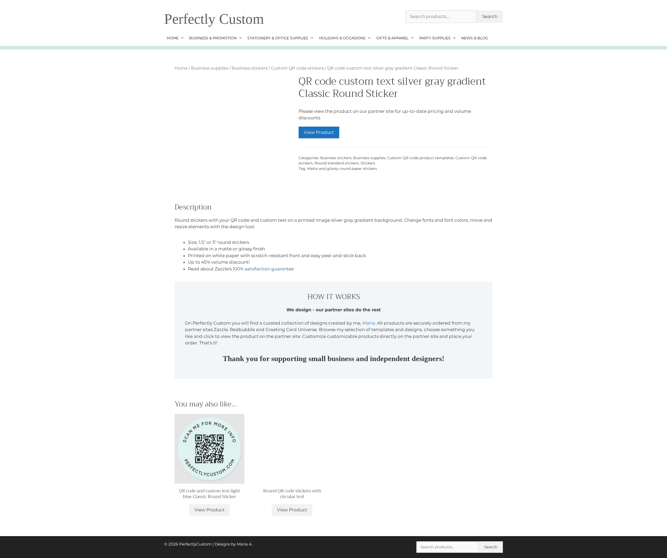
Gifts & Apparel (392, 38)
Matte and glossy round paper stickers (342, 168)
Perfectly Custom (214, 19)
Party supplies (434, 38)
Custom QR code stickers (297, 68)
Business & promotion (213, 38)
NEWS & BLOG (474, 38)
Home (172, 38)
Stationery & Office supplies (277, 38)
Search (489, 16)
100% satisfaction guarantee (263, 268)
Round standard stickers (336, 163)
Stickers (368, 163)
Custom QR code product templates (420, 158)
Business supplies (209, 68)
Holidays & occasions (342, 38)
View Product (319, 132)
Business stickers (250, 68)
